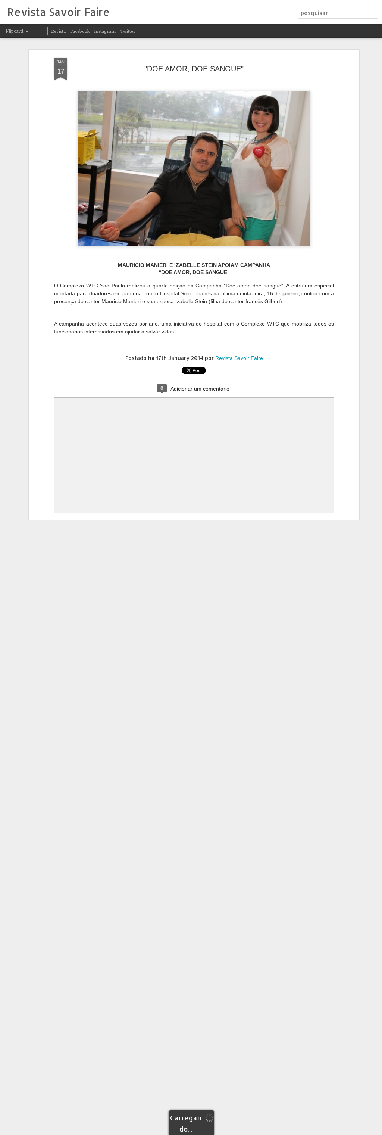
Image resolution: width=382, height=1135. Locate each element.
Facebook (80, 31)
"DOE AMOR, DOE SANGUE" (194, 69)
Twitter (127, 31)
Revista (58, 31)
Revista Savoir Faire (239, 358)
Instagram (105, 31)
